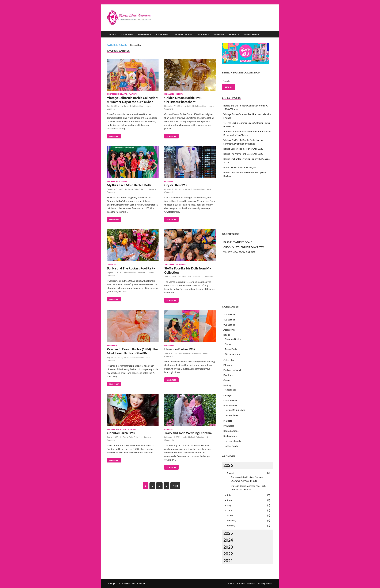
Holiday (179, 94)
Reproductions (231, 430)
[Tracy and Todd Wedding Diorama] (190, 410)
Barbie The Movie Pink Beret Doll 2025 (243, 153)
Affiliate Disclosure (246, 583)
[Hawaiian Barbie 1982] (190, 326)
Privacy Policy (264, 583)
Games (227, 380)
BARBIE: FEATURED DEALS (237, 242)
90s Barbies (162, 34)
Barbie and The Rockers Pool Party (131, 268)
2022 (228, 553)
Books (226, 334)
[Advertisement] (219, 14)
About (231, 583)
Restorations (230, 435)
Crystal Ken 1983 (176, 185)
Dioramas (203, 34)
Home (112, 34)
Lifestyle (227, 395)
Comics (228, 344)
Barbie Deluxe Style (235, 409)
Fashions (219, 34)
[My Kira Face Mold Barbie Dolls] (133, 162)
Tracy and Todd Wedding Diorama (188, 433)
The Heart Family (182, 34)
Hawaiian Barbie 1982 (179, 349)
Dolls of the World (127, 429)
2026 (228, 465)
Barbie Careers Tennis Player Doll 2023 (243, 148)
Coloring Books (233, 339)
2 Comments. (208, 276)
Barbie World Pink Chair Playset (239, 167)
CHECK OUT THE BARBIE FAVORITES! (243, 247)
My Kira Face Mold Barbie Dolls (129, 185)
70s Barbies (127, 34)
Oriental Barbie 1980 (121, 433)
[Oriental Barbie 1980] (133, 410)
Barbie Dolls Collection (133, 106)
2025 (228, 533)
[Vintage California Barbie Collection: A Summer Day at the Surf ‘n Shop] (133, 75)
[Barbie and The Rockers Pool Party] (133, 245)
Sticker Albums (232, 354)
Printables (228, 425)
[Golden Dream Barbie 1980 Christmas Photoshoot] (190, 75)
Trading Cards (230, 445)
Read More (113, 135)
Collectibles (251, 34)
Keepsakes (230, 389)
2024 (228, 539)
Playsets (234, 34)
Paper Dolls (231, 349)
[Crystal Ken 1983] (190, 162)
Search (228, 87)
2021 (228, 560)
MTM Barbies (230, 400)
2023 (228, 546)
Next (175, 485)
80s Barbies (144, 34)
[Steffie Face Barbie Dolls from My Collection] (190, 245)
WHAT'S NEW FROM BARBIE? (239, 252)
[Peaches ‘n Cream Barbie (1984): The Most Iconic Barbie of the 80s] (133, 326)
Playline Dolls (230, 405)
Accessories (229, 329)
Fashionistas (231, 414)
